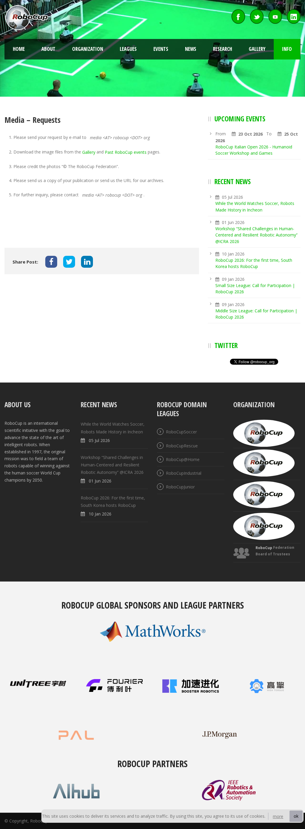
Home (19, 49)
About (48, 49)
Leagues (128, 49)
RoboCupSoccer (181, 432)
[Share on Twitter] (69, 262)
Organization (87, 49)
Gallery (257, 49)
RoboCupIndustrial (183, 473)
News (190, 49)
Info (287, 49)
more (278, 816)
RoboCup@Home (183, 459)
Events (160, 49)
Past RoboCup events (126, 152)
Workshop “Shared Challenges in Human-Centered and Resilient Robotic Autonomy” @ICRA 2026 (256, 235)
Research (222, 49)
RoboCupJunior (180, 487)
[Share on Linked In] (87, 262)
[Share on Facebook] (51, 262)
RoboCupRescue (182, 446)
